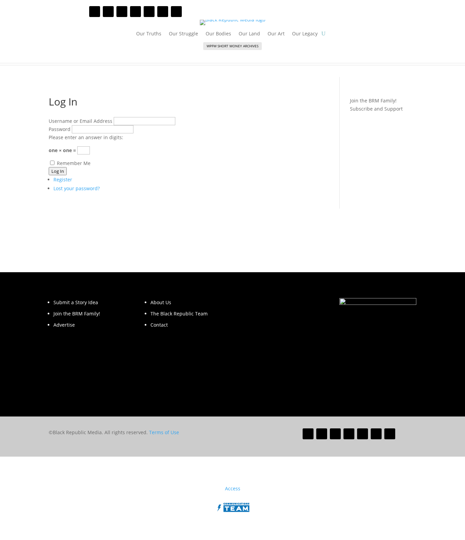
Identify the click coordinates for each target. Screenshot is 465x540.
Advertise (64, 325)
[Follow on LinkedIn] (149, 11)
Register (62, 179)
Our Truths (148, 34)
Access (232, 488)
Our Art (276, 34)
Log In (57, 171)
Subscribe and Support (376, 108)
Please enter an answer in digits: (86, 137)
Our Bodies (218, 34)
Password (59, 129)
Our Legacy (305, 34)
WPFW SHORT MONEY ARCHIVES (232, 46)
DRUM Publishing (382, 57)
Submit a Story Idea (75, 302)
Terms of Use (164, 432)
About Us (160, 302)
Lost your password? (76, 188)
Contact (159, 325)
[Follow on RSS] (176, 11)
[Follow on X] (108, 11)
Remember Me (74, 163)
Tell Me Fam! (308, 57)
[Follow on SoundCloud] (162, 11)
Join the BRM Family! (76, 313)
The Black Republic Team (179, 313)
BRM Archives (88, 57)
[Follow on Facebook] (94, 11)
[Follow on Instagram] (121, 11)
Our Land (249, 34)
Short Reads (161, 57)
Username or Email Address (80, 121)
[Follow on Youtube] (135, 11)
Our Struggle (183, 34)
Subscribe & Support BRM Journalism (329, 12)
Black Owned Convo (235, 57)
